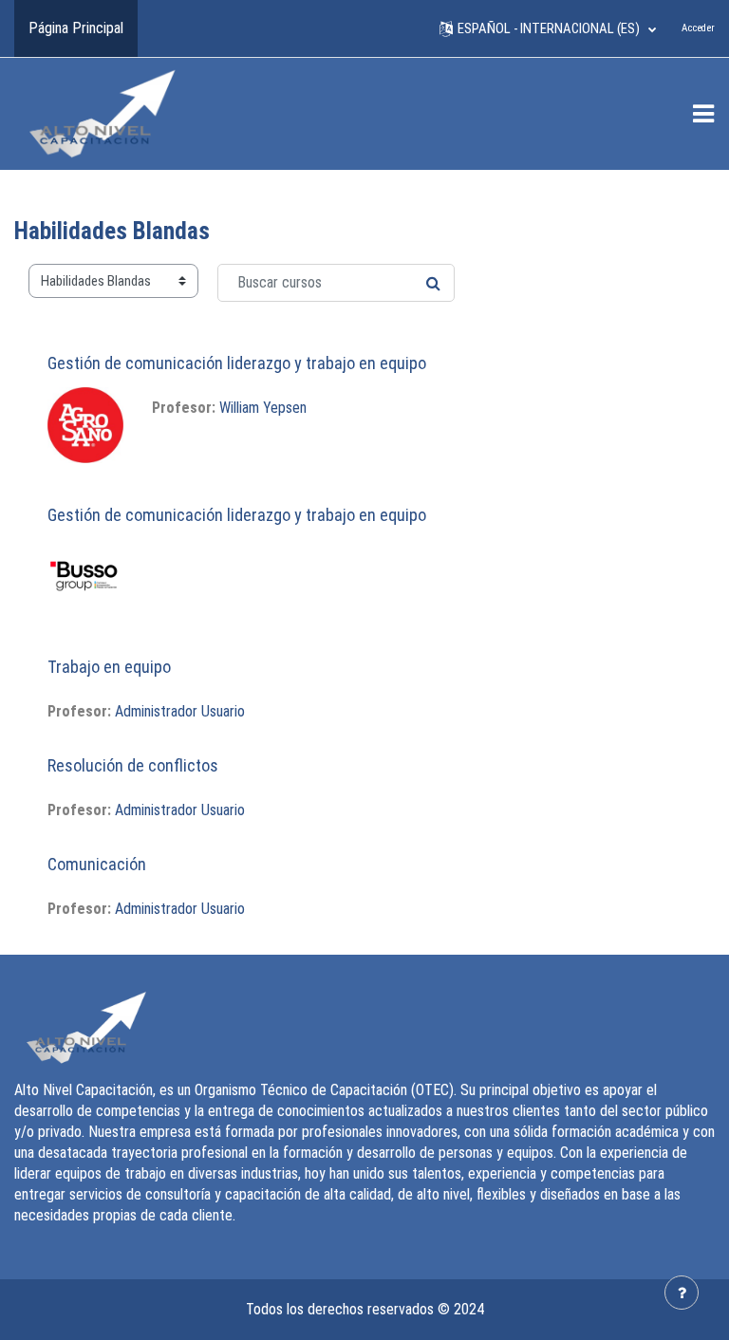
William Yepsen (263, 408)
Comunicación (96, 864)
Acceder (698, 28)
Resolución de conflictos (132, 765)
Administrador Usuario (180, 711)
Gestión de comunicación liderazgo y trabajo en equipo (236, 363)
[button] (547, 28)
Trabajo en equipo (109, 667)
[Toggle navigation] (703, 114)
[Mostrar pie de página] (681, 1292)
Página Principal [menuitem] (75, 28)
